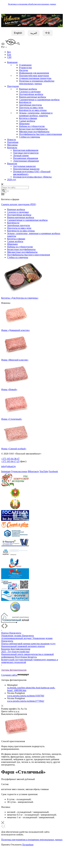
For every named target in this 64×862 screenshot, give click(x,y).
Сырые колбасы (27, 121)
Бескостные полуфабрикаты (33, 129)
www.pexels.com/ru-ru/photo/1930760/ (25, 695)
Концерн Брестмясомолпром (15, 649)
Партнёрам (12, 142)
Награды (23, 70)
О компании (25, 65)
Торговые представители (26, 153)
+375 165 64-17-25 (10, 461)
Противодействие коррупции (34, 75)
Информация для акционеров (34, 73)
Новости (11, 139)
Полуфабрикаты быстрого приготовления (40, 134)
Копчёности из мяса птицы (33, 110)
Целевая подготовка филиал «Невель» (32, 177)
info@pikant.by (8, 466)
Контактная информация (25, 150)
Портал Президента (11, 633)
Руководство (25, 67)
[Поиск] (3, 191)
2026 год (11, 179)
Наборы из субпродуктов (32, 126)
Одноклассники (19, 471)
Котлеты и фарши (28, 118)
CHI (9, 57)
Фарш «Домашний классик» (15, 330)
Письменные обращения (25, 158)
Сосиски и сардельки (30, 91)
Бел (9, 52)
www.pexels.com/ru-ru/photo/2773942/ (25, 701)
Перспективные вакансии (26, 169)
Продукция (13, 86)
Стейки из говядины (29, 137)
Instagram (5, 471)
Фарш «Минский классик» (14, 360)
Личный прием (21, 155)
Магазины (12, 145)
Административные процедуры (35, 78)
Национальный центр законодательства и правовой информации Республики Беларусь (27, 655)
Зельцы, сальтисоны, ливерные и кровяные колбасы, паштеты (36, 114)
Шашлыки (24, 123)
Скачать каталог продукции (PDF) (18, 204)
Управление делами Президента (17, 635)
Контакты (12, 147)
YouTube (43, 471)
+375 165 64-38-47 (10, 458)
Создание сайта (9, 675)
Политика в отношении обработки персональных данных (32, 4)
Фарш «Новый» (9, 389)
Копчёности (25, 102)
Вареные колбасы (28, 89)
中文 (47, 33)
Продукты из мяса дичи (31, 107)
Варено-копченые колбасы (32, 97)
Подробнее (27, 844)
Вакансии (12, 163)
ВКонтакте (33, 471)
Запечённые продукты (30, 105)
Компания (12, 62)
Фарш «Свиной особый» (13, 448)
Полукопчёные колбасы (31, 94)
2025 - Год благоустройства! (15, 651)
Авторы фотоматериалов (13, 670)
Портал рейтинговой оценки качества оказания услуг (28, 643)
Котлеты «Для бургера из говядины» (19, 298)
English (18, 33)
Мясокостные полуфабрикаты (34, 131)
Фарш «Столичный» (11, 419)
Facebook (53, 471)
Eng (9, 54)
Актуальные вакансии (24, 166)
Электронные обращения (26, 161)
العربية (33, 33)
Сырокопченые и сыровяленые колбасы (39, 99)
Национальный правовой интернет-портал (23, 646)
